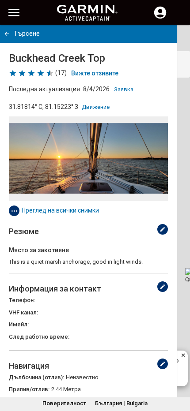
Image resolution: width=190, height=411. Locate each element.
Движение (96, 107)
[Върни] (7, 34)
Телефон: (22, 300)
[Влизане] (160, 17)
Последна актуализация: (45, 89)
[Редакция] (162, 229)
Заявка (123, 89)
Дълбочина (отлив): (36, 377)
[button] (179, 370)
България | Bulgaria (121, 403)
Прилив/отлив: (29, 389)
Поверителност (64, 403)
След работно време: (39, 336)
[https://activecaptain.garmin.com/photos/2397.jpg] (88, 158)
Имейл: (19, 324)
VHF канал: (23, 312)
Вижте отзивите (94, 73)
